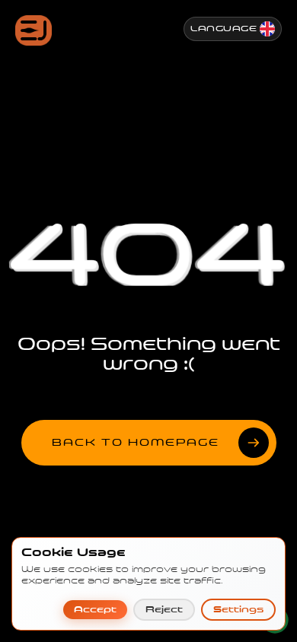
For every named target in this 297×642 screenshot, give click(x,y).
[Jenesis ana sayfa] (33, 30)
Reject (164, 609)
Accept (95, 609)
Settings (238, 609)
